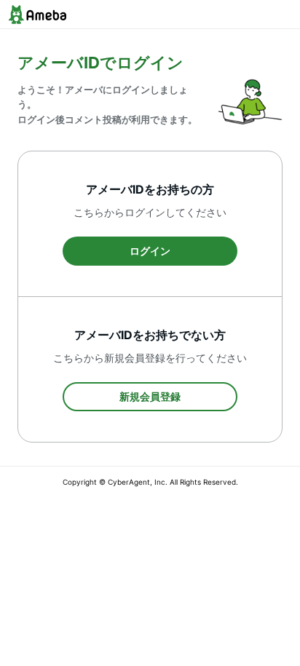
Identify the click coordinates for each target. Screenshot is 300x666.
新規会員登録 (150, 396)
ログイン (150, 251)
